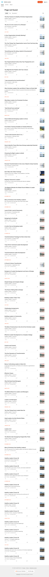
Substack (18, 574)
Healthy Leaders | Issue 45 (10, 393)
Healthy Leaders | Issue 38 (12, 466)
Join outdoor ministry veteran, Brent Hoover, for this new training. (19, 128)
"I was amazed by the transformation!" (15, 80)
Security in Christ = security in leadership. (14, 512)
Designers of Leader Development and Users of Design (19, 271)
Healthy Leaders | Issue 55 (10, 291)
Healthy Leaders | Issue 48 (10, 355)
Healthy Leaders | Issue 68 (10, 63)
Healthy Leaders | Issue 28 (12, 556)
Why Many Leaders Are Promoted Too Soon (16, 100)
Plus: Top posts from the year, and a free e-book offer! (16, 201)
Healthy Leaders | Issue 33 (12, 511)
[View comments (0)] (16, 29)
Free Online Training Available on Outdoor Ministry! (18, 126)
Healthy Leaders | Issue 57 (10, 272)
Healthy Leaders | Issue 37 (12, 474)
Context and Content (10, 345)
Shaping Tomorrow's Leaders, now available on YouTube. (17, 173)
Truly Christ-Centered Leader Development (16, 244)
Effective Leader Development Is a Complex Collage (18, 334)
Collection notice (33, 568)
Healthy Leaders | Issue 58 (10, 254)
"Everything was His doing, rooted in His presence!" (18, 51)
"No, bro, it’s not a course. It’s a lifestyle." (15, 24)
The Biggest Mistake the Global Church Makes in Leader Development (20, 188)
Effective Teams (9, 373)
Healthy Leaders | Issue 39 (12, 458)
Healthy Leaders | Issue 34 (12, 503)
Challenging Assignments (12, 308)
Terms (27, 568)
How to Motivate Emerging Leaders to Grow (16, 118)
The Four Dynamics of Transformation (15, 353)
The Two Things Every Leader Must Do (15, 410)
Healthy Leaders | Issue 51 (10, 328)
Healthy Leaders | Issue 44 (10, 401)
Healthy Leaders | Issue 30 (12, 537)
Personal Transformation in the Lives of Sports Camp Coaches (21, 163)
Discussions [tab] (14, 13)
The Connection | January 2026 (11, 165)
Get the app (30, 571)
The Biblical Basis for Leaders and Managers (16, 391)
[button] (2, 4)
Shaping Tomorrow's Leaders (12, 179)
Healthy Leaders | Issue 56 (10, 283)
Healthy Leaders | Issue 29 (12, 548)
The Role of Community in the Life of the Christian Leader (20, 327)
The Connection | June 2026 (11, 52)
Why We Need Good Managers (13, 381)
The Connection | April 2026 (11, 82)
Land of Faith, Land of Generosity (13, 210)
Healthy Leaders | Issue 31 (12, 529)
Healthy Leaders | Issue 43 (10, 412)
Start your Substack (21, 571)
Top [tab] (10, 13)
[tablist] (11, 13)
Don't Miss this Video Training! (13, 171)
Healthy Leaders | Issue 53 (10, 310)
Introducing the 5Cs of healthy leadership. (14, 531)
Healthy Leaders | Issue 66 (10, 102)
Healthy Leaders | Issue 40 (10, 438)
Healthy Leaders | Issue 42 (10, 420)
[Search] (43, 13)
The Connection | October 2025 (12, 238)
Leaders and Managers (11, 399)
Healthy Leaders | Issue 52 (10, 318)
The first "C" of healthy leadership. (12, 539)
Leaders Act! (8, 429)
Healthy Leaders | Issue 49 (10, 347)
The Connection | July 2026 (11, 26)
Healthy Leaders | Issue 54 (10, 299)
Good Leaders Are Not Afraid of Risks (14, 418)
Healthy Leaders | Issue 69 (10, 45)
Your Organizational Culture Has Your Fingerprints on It (19, 61)
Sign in (45, 2)
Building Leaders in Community (13, 316)
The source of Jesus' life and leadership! (13, 557)
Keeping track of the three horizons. (12, 486)
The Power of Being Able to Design (14, 289)
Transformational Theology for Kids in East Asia (17, 236)
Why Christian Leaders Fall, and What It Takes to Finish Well (21, 88)
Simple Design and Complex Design (14, 282)
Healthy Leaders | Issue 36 (12, 484)
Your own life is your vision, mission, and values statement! (18, 467)
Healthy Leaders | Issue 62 (10, 190)
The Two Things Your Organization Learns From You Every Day (21, 43)
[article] (24, 19)
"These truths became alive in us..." (14, 134)
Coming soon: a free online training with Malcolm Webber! (17, 181)
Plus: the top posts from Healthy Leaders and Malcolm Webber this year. (20, 449)
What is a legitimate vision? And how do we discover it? (17, 494)
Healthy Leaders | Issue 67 (10, 71)
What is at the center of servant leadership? (14, 523)
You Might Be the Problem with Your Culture (16, 69)
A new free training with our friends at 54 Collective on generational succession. (19, 366)
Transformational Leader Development (15, 252)
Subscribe (40, 2)
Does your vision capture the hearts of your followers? (16, 475)
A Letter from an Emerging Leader (14, 226)
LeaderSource (10, 27)
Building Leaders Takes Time (12, 297)
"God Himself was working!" (12, 108)
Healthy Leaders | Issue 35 (12, 492)
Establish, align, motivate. (10, 504)
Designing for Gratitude (11, 218)
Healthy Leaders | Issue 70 (10, 37)
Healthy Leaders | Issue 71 (10, 18)
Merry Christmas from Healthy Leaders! (15, 199)
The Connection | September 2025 (12, 265)
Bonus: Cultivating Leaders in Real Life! (15, 364)
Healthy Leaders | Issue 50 (10, 336)
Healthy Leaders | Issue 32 (12, 521)
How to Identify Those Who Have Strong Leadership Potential (21, 145)
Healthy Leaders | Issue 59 (10, 246)
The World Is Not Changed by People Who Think (17, 436)
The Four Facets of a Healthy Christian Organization (18, 16)
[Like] (5, 268)
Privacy (23, 568)
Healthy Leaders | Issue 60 (10, 227)
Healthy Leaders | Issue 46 (10, 382)
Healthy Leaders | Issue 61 (10, 220)
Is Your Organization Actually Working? (15, 35)
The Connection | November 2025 (12, 212)
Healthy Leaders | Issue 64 (10, 147)
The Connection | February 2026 (12, 136)
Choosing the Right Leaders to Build (14, 153)
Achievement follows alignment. (12, 459)
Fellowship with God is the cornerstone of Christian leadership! (18, 550)
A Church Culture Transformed (13, 263)
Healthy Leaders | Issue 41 (10, 430)
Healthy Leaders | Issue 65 (10, 120)
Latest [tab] (6, 13)
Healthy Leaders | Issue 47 (10, 375)
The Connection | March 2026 (11, 109)
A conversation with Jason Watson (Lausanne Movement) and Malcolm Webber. (20, 90)
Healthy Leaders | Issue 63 (10, 154)
